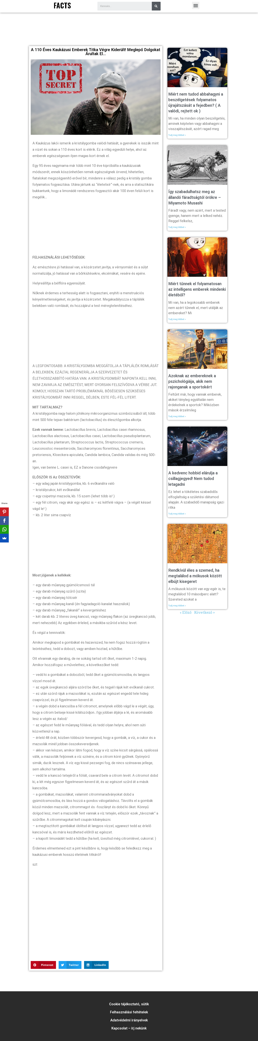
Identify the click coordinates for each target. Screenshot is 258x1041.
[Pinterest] (4, 511)
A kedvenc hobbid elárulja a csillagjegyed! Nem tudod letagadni (193, 479)
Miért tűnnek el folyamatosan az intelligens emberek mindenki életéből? (197, 289)
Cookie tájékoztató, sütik (129, 1004)
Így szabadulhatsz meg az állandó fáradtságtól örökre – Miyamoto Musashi (194, 197)
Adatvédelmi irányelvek (129, 1020)
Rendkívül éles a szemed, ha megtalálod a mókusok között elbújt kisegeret (195, 576)
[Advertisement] (129, 35)
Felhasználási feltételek (129, 1012)
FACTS (62, 5)
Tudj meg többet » (177, 135)
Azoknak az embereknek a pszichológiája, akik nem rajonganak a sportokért (192, 381)
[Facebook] (4, 520)
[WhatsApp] (4, 529)
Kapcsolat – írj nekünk (129, 1028)
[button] (195, 5)
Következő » (204, 612)
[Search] (156, 6)
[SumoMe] (4, 538)
